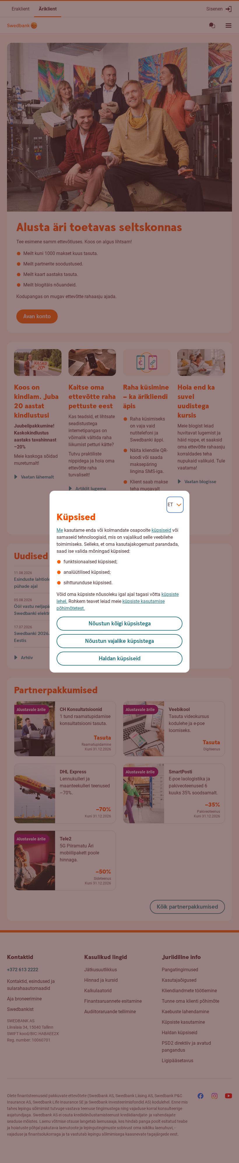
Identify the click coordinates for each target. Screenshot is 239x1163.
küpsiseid (161, 530)
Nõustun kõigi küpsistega (120, 623)
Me (60, 530)
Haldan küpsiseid (119, 658)
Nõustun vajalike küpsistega (119, 641)
